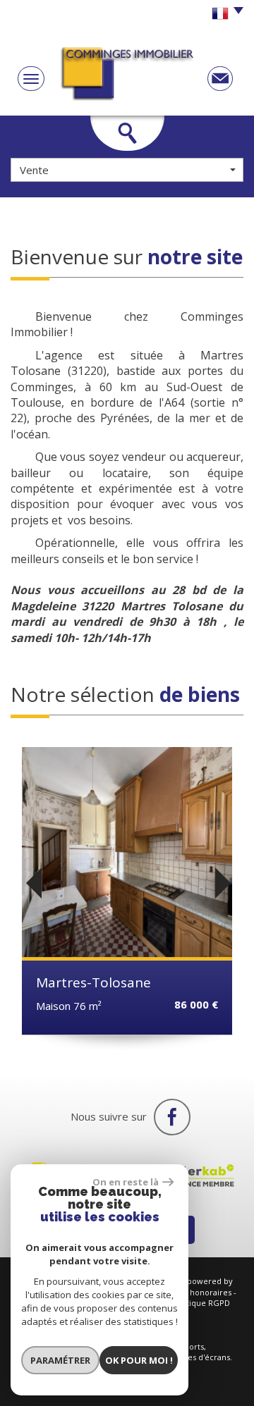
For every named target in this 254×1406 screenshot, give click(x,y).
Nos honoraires (202, 1292)
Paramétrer (60, 1360)
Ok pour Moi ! (139, 1360)
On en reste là (125, 1182)
